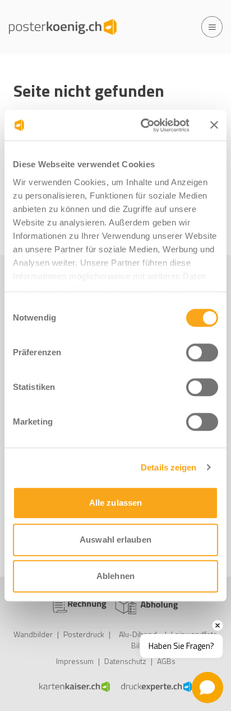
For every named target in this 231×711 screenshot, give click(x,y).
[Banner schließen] (214, 125)
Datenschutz (125, 661)
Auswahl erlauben (115, 539)
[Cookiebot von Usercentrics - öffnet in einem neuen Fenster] (143, 125)
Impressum (75, 661)
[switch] (202, 352)
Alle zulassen (115, 502)
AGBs (166, 661)
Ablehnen (115, 576)
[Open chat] (207, 687)
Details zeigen (168, 467)
